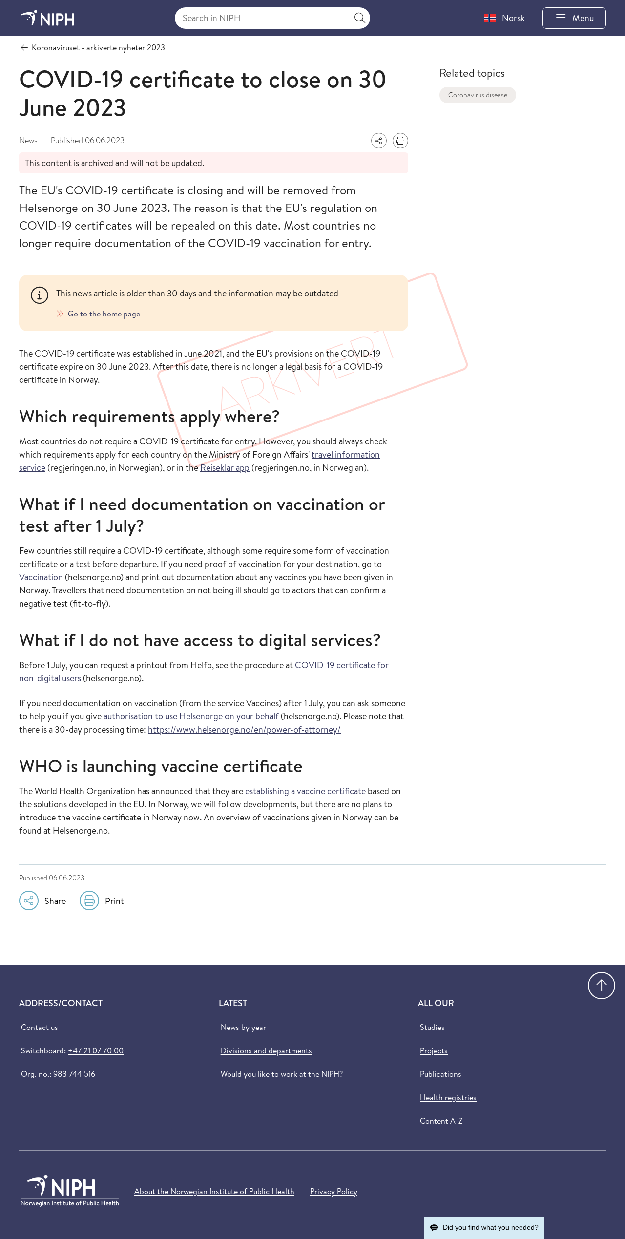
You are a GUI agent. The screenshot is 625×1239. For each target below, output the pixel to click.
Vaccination (41, 577)
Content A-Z (441, 1120)
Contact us (39, 1027)
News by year (243, 1027)
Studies (432, 1027)
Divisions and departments (266, 1050)
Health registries (448, 1097)
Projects (434, 1050)
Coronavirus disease (477, 95)
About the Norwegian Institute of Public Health (214, 1191)
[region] (226, 303)
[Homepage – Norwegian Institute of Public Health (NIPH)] (47, 18)
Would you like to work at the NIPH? (282, 1074)
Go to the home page (104, 313)
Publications (440, 1074)
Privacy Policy (333, 1191)
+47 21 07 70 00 (96, 1050)
